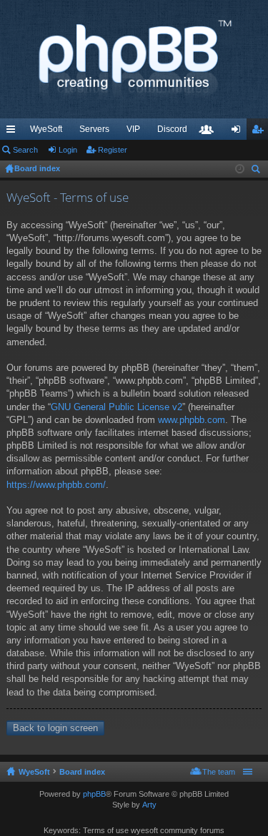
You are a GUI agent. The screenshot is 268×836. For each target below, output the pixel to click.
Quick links (13, 132)
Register (112, 150)
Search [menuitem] (257, 171)
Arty (149, 804)
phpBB (94, 794)
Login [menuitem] (239, 132)
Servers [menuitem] (94, 129)
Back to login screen (55, 728)
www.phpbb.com (191, 419)
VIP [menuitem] (133, 129)
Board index (82, 772)
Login (68, 150)
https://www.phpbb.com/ (56, 484)
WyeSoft (46, 129)
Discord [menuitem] (172, 129)
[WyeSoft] (134, 59)
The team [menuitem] (218, 772)
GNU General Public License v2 (116, 407)
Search (25, 150)
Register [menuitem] (260, 132)
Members (209, 132)
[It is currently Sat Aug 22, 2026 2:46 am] (239, 169)
